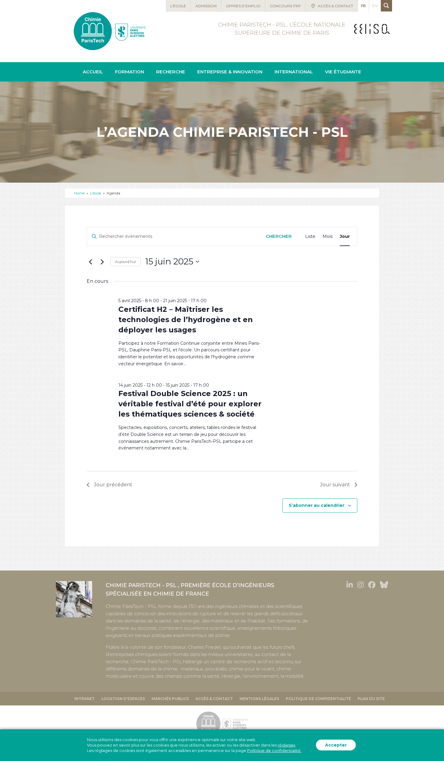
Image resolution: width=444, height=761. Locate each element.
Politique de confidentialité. (274, 750)
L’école (95, 193)
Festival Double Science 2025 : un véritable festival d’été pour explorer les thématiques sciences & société (190, 403)
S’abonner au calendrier (316, 505)
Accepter (336, 745)
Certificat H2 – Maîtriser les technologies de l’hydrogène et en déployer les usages (185, 319)
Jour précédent (113, 485)
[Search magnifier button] (386, 5)
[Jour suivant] (102, 261)
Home (79, 193)
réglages (286, 745)
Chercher (279, 236)
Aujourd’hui (125, 261)
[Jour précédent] (90, 261)
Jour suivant (335, 485)
